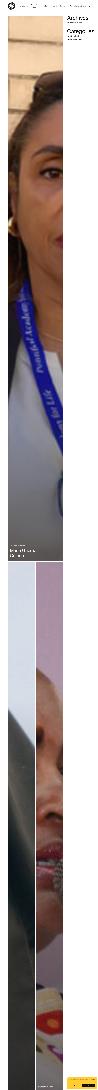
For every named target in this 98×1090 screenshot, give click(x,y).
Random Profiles (17, 545)
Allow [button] (88, 1085)
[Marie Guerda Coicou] (35, 288)
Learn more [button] (90, 1081)
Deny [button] (75, 1085)
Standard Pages (74, 39)
